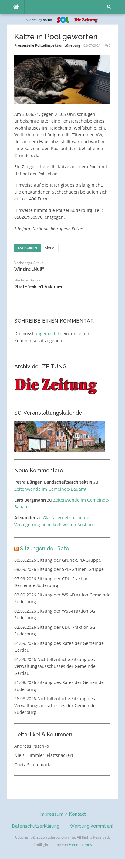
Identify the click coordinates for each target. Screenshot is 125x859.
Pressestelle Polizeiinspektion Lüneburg (47, 45)
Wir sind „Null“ (29, 269)
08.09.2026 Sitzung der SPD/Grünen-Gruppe (59, 569)
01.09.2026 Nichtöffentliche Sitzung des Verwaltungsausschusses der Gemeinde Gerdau (55, 666)
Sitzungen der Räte (44, 548)
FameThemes (80, 844)
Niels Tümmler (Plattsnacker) (43, 755)
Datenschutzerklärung (35, 826)
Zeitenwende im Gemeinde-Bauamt (50, 489)
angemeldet (47, 333)
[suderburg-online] (62, 19)
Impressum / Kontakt (62, 814)
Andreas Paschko (31, 746)
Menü (30, 7)
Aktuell (50, 247)
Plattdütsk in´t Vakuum (38, 287)
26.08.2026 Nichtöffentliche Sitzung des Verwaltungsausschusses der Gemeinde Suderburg (55, 705)
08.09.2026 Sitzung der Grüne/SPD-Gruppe (57, 560)
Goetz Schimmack (32, 765)
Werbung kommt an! (91, 826)
